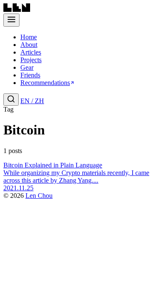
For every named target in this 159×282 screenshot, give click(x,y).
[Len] (16, 9)
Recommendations (45, 82)
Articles (30, 52)
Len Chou (39, 195)
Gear (26, 67)
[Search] (11, 99)
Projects (31, 59)
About (28, 44)
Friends (30, 75)
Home (28, 37)
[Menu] (11, 20)
